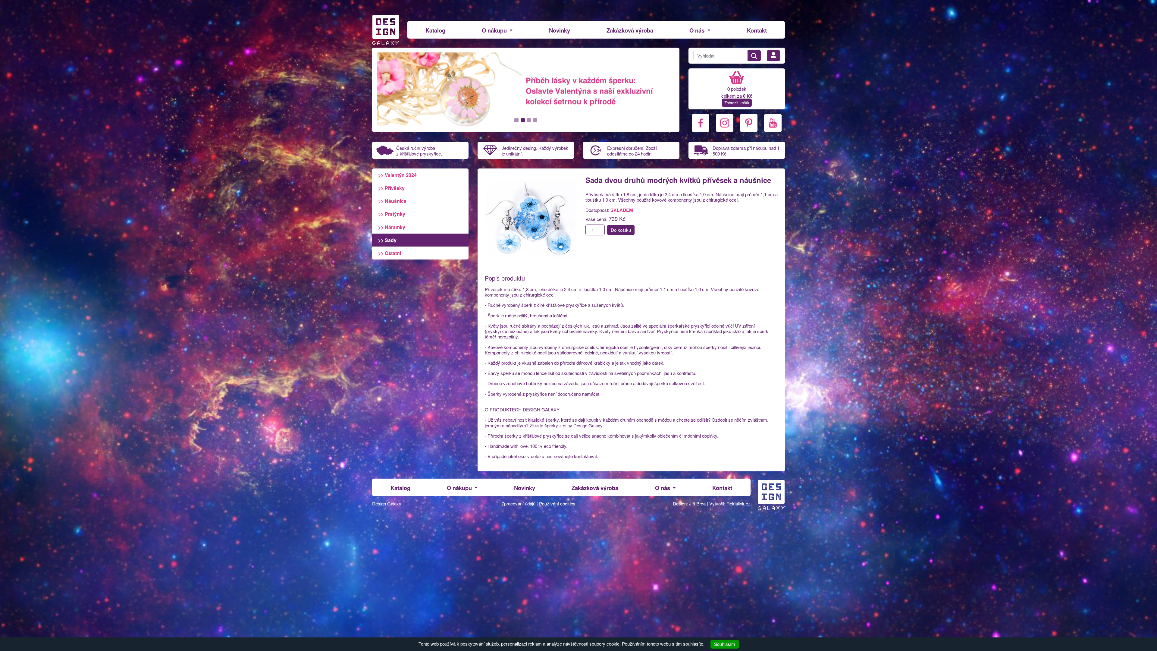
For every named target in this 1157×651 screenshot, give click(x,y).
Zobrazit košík (736, 102)
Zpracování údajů (518, 503)
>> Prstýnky (391, 213)
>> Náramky (391, 227)
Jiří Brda (697, 503)
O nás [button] (697, 30)
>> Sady (387, 240)
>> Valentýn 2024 (397, 174)
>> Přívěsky (391, 187)
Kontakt (757, 30)
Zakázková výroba (630, 30)
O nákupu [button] (495, 30)
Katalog (435, 30)
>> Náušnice (392, 200)
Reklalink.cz (738, 503)
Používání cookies (557, 503)
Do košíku (621, 230)
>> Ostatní (389, 253)
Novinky (559, 30)
